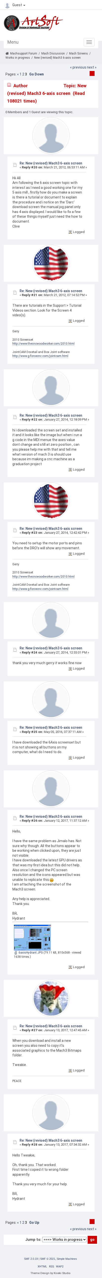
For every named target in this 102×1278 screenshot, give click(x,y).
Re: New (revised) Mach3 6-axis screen (51, 163)
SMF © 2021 (47, 1258)
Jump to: (33, 1239)
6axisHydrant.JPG (30, 952)
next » (92, 67)
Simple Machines (67, 1258)
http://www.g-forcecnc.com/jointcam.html (40, 356)
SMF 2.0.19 (31, 1258)
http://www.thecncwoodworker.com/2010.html (43, 343)
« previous (78, 67)
